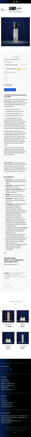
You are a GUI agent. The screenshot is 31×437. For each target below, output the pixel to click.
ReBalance (8, 346)
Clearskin (22, 324)
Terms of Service (5, 381)
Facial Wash (23, 346)
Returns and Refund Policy (8, 385)
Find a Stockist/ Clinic (6, 404)
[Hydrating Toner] (8, 316)
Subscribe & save (13, 69)
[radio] (5, 65)
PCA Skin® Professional (7, 402)
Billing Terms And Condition (8, 383)
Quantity (6, 78)
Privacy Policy (4, 380)
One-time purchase (12, 65)
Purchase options (8, 62)
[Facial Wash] (23, 338)
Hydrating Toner (8, 324)
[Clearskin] (23, 316)
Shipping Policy (5, 387)
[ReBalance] (8, 338)
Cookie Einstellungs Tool (7, 389)
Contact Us (4, 400)
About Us (3, 398)
